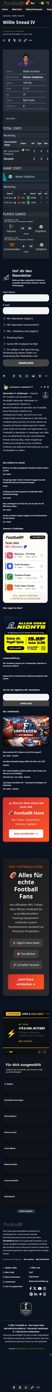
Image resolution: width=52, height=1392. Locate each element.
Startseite (7, 16)
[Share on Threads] (40, 376)
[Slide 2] (10, 1051)
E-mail (6, 305)
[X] (34, 1288)
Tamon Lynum (10, 1132)
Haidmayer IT (22, 1348)
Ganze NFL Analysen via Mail (22, 343)
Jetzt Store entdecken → (26, 981)
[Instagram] (48, 387)
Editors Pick (8, 777)
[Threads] (44, 1294)
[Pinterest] (31, 1294)
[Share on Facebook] (9, 40)
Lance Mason (9, 1148)
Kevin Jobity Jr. (10, 1116)
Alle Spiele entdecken (25, 596)
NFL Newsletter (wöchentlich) (22, 324)
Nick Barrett (9, 1196)
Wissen (15, 756)
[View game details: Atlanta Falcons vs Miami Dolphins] (26, 227)
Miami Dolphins (33, 77)
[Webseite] (41, 387)
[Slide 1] (7, 1051)
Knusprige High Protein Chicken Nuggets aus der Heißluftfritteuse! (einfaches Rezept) (24, 481)
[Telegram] (40, 1294)
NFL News (7, 474)
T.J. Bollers (8, 1084)
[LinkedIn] (36, 1294)
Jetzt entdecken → (26, 833)
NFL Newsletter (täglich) (19, 318)
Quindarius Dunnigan (13, 1100)
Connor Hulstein (11, 1180)
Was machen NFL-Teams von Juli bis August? (22, 752)
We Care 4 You (37, 1348)
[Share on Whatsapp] (19, 40)
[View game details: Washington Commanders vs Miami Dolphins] (26, 245)
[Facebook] (45, 387)
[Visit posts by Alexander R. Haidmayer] (5, 387)
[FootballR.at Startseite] (14, 537)
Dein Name (9, 292)
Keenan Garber (10, 1164)
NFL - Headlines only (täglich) (22, 331)
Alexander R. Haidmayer (13, 31)
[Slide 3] (12, 1051)
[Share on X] (14, 40)
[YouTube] (39, 1288)
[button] (27, 3)
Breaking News (15, 337)
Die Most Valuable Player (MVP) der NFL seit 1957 (24, 761)
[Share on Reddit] (33, 376)
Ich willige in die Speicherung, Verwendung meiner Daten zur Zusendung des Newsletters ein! (21, 353)
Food (5, 486)
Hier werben (29, 1259)
